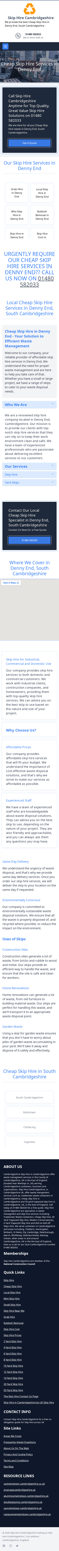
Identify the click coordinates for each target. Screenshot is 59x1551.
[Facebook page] (3, 1545)
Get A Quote (30, 143)
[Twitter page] (17, 1545)
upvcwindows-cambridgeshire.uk (23, 1508)
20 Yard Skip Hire (13, 1384)
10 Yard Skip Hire (13, 1365)
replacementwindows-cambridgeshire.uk (27, 1514)
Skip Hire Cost (12, 1329)
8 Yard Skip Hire (13, 1359)
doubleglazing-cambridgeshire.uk (23, 1502)
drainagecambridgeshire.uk (20, 1490)
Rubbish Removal (13, 1323)
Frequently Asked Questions (20, 1442)
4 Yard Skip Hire (13, 1347)
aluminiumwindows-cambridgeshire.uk (26, 1496)
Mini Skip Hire (12, 1298)
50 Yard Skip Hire (13, 1390)
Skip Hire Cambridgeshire (31, 17)
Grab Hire (9, 1317)
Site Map (9, 1466)
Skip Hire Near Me (14, 1310)
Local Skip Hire (12, 1292)
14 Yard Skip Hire (13, 1378)
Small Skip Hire (12, 1304)
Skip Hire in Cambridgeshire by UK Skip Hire (29, 1402)
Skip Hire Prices (12, 1335)
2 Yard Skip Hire (13, 1341)
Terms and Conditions (16, 1460)
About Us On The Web (16, 1448)
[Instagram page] (10, 1545)
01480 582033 (37, 281)
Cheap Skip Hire (13, 1286)
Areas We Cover (13, 1436)
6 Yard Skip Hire (13, 1353)
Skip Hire (9, 1280)
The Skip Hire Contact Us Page (21, 1396)
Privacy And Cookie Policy (18, 1454)
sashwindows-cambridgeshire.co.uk (24, 1483)
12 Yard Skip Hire (13, 1372)
